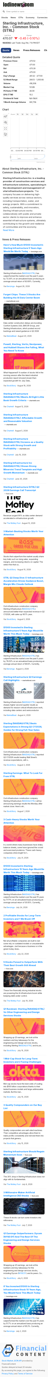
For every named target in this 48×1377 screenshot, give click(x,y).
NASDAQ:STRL (29, 273)
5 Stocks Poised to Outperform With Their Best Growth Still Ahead (23, 965)
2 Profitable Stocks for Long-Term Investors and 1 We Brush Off (22, 917)
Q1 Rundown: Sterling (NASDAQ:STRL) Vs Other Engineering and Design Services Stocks (23, 1012)
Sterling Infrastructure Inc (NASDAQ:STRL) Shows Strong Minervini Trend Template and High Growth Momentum (22, 468)
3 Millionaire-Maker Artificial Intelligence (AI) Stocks (21, 1194)
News (13, 17)
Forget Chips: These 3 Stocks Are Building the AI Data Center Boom (21, 297)
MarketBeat (11, 336)
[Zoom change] (5, 122)
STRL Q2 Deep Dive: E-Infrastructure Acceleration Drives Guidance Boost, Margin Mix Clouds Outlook (23, 580)
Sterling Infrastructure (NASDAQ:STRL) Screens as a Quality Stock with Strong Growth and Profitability (23, 444)
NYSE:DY (22, 1273)
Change (29, 35)
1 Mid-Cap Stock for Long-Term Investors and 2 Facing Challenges (22, 1060)
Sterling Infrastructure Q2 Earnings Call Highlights (22, 679)
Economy (30, 17)
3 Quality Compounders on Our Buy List (22, 1107)
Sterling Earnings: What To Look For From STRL (22, 775)
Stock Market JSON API (12, 1361)
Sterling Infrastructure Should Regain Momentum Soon (23, 1153)
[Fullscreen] (5, 128)
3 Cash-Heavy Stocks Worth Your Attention (21, 821)
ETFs (21, 17)
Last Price (7, 35)
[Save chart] (5, 134)
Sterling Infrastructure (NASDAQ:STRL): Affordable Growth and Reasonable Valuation (22, 419)
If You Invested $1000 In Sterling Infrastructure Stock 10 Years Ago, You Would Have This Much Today (22, 1291)
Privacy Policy (8, 1373)
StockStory (11, 385)
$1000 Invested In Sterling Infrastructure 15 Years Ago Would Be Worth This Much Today (23, 869)
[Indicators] (5, 116)
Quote (6, 50)
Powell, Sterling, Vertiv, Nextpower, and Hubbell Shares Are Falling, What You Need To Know (23, 347)
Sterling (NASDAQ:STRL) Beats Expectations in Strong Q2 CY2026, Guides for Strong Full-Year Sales (22, 726)
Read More (8, 230)
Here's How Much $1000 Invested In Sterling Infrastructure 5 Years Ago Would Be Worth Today (23, 248)
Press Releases (31, 50)
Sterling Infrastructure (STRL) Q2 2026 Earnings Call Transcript (21, 490)
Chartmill (10, 406)
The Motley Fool (13, 523)
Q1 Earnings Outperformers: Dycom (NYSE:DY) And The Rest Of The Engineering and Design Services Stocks (22, 1238)
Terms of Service (25, 1373)
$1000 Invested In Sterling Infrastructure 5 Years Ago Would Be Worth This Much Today (23, 630)
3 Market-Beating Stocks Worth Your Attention (23, 533)
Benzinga (11, 286)
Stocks (4, 17)
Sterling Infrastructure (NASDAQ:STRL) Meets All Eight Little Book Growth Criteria (23, 397)
